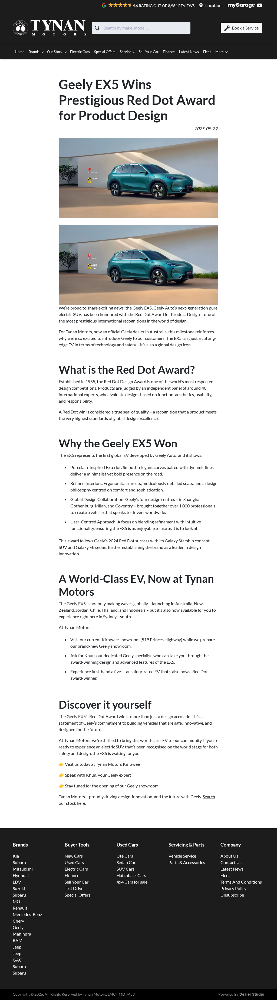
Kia (16, 855)
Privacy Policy (233, 888)
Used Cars (74, 862)
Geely (18, 927)
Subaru (19, 862)
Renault (20, 907)
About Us (229, 855)
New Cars (74, 855)
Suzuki (19, 888)
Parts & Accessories (187, 862)
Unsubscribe (232, 894)
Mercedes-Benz (27, 914)
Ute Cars (125, 855)
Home (19, 52)
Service (125, 52)
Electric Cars (80, 52)
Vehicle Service (182, 855)
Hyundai (21, 875)
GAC (17, 959)
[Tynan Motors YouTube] (260, 5)
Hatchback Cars (131, 875)
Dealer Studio (251, 994)
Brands (34, 52)
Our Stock (54, 52)
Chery (18, 920)
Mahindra (22, 933)
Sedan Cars (127, 862)
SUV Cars (125, 868)
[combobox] (141, 28)
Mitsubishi (23, 868)
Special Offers (105, 52)
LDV (17, 881)
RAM (17, 940)
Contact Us (231, 862)
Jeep (17, 946)
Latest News (189, 52)
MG (16, 901)
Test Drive (74, 888)
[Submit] (98, 28)
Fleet (207, 52)
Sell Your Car (149, 52)
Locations (214, 5)
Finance (169, 52)
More (219, 52)
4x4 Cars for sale (132, 881)
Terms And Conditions (241, 881)
